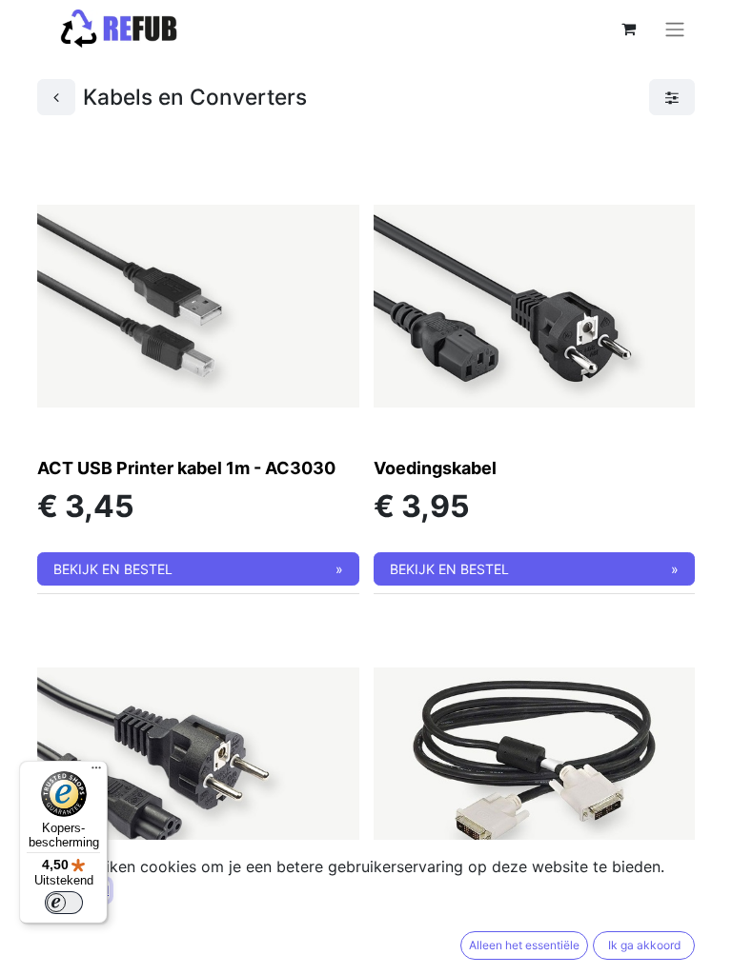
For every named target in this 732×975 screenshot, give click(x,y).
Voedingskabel (435, 468)
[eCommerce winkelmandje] (628, 29)
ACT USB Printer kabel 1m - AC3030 (186, 468)
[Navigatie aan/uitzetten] (675, 29)
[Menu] (96, 772)
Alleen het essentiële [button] (524, 945)
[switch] (64, 902)
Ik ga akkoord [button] (644, 945)
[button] (198, 569)
